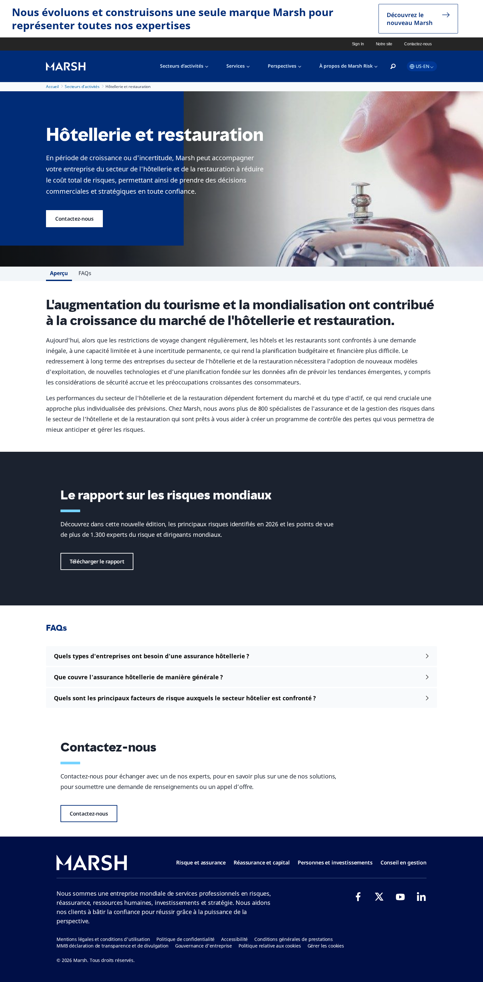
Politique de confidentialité (185, 939)
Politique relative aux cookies (270, 946)
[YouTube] (400, 897)
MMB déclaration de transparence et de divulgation (113, 946)
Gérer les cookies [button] (326, 946)
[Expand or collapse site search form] (393, 66)
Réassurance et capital (262, 862)
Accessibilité (234, 939)
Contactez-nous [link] (418, 44)
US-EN (422, 66)
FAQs (85, 273)
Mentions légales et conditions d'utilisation (103, 939)
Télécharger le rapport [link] (97, 561)
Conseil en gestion (403, 862)
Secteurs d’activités (181, 66)
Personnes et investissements (335, 862)
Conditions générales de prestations (293, 939)
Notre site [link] (384, 44)
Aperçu (59, 273)
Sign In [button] (358, 44)
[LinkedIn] (421, 897)
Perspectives (282, 66)
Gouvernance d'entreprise (203, 946)
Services (235, 66)
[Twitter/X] (379, 897)
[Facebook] (358, 897)
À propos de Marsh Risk (346, 66)
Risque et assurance (201, 862)
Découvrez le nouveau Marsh (410, 19)
